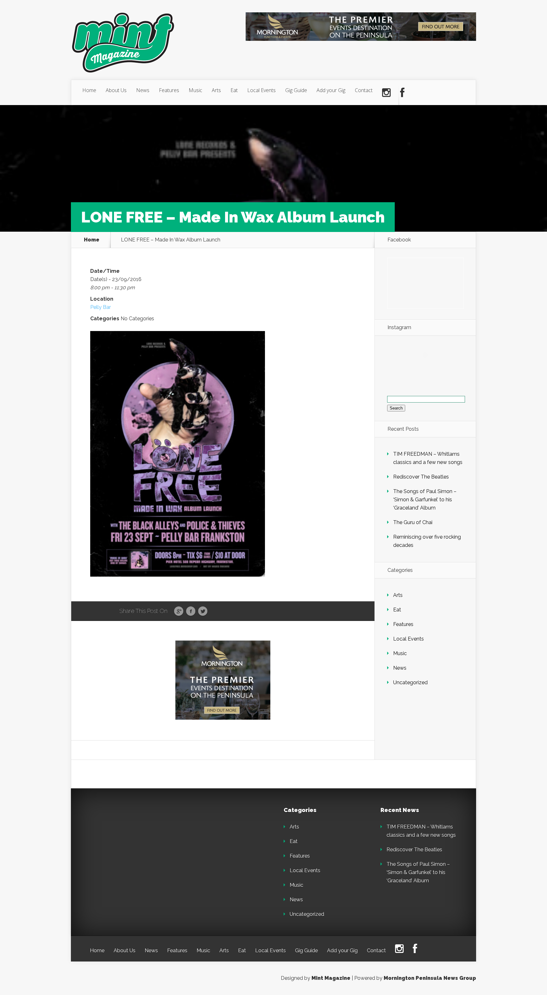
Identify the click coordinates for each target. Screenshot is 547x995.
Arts (216, 90)
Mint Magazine (330, 978)
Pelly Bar (100, 307)
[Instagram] (386, 92)
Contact (364, 90)
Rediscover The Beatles (421, 477)
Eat (234, 90)
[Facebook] (402, 92)
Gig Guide (296, 90)
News (142, 90)
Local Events (261, 90)
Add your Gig (331, 90)
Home (89, 90)
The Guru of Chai (412, 522)
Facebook (191, 611)
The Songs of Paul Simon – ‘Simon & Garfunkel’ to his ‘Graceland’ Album (424, 499)
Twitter (203, 611)
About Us (116, 90)
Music (195, 90)
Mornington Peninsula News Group (430, 978)
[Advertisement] (134, 846)
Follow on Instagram (429, 366)
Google (179, 611)
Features (169, 90)
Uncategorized (410, 682)
